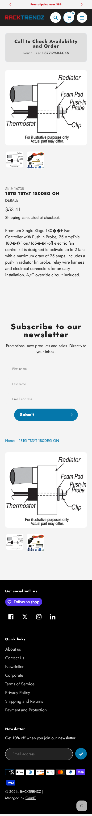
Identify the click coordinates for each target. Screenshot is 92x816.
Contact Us (14, 658)
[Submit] (81, 753)
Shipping (13, 217)
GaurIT (30, 798)
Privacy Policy (17, 693)
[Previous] (10, 4)
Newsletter (14, 667)
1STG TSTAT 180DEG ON (39, 440)
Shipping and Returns (24, 701)
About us (13, 649)
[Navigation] (82, 17)
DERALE (11, 200)
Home (10, 440)
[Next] (81, 4)
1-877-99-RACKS (55, 53)
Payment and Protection (26, 710)
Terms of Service (19, 684)
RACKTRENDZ (30, 791)
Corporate (14, 675)
